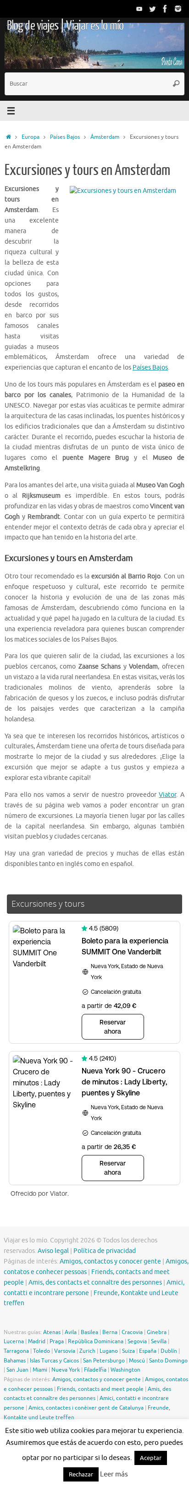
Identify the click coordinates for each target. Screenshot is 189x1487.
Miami (40, 1369)
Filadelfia (95, 1369)
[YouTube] (139, 8)
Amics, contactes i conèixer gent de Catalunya (86, 1407)
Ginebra (157, 1332)
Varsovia (64, 1351)
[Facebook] (165, 8)
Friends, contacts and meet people (100, 1389)
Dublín (169, 1351)
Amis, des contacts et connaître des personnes (95, 1282)
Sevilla (159, 1341)
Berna (109, 1332)
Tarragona (16, 1351)
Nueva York (65, 1369)
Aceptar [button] (150, 1458)
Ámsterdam (104, 137)
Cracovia (132, 1332)
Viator (167, 795)
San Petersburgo (104, 1360)
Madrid (36, 1341)
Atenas (52, 1332)
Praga (57, 1341)
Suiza (128, 1351)
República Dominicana (95, 1341)
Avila (71, 1332)
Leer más (114, 1474)
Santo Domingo (168, 1360)
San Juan (17, 1369)
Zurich (87, 1351)
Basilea (89, 1332)
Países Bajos (65, 137)
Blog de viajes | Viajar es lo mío (65, 25)
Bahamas (15, 1360)
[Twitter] (152, 8)
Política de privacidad (104, 1251)
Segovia (137, 1341)
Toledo (41, 1351)
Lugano (109, 1351)
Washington (125, 1369)
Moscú (137, 1360)
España (147, 1351)
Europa (30, 137)
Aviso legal (53, 1251)
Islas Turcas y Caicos (54, 1360)
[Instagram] (178, 8)
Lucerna (14, 1341)
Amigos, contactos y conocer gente (110, 1261)
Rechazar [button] (81, 1474)
